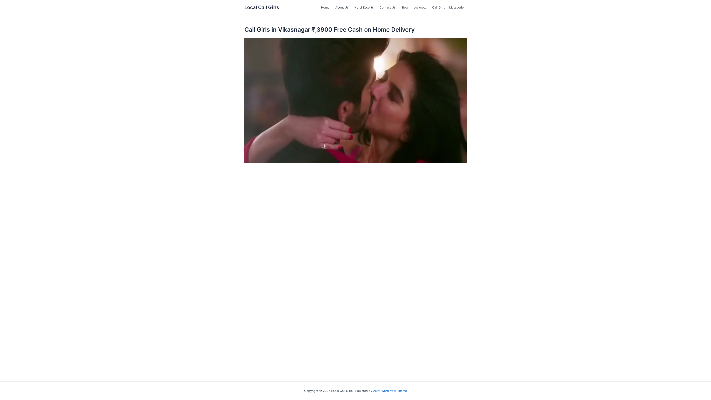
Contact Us (387, 7)
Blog (404, 7)
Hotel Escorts (364, 7)
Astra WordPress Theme (390, 391)
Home (325, 7)
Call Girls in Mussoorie (448, 7)
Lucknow (420, 7)
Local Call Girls (261, 7)
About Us (341, 7)
